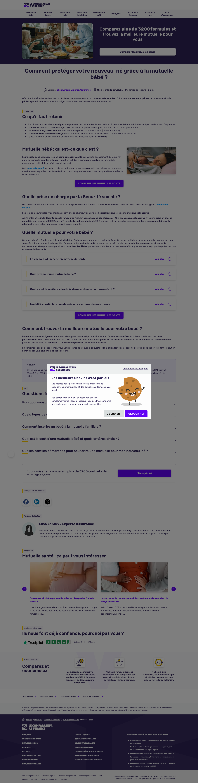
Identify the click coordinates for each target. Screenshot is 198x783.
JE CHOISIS (114, 413)
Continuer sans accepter (132, 369)
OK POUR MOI (136, 413)
